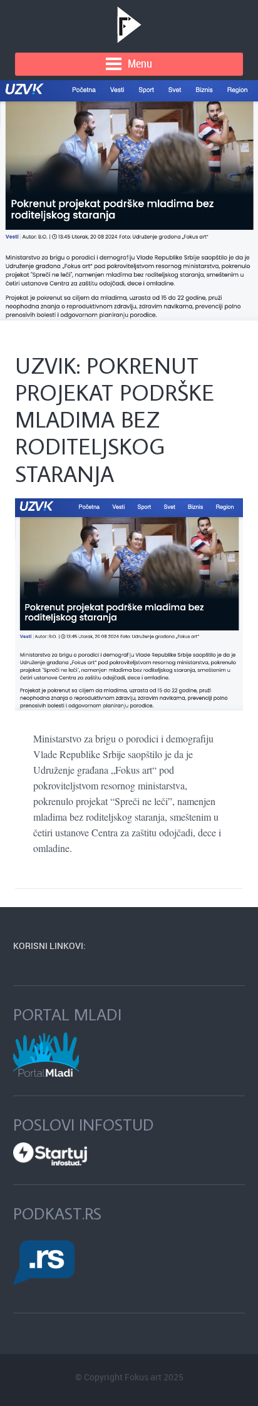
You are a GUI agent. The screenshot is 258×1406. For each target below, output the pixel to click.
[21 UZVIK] (129, 200)
